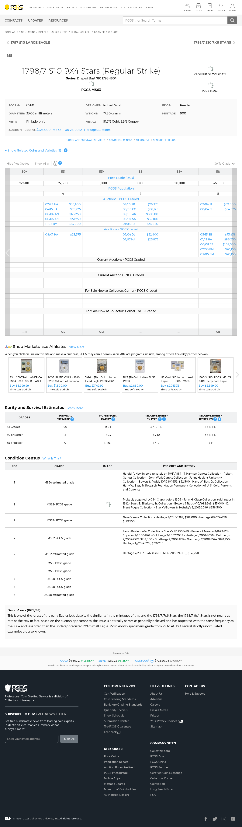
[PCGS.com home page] (15, 7)
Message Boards (114, 784)
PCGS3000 (141, 660)
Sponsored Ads (121, 653)
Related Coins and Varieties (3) (34, 150)
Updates (35, 20)
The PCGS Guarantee (117, 726)
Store (198, 10)
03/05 (218, 254)
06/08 (218, 244)
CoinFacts (13, 20)
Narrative (143, 140)
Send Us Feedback (164, 140)
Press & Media (159, 710)
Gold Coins (28, 32)
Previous (7, 252)
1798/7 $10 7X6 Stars (212, 42)
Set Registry (108, 7)
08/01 (63, 234)
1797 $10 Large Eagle (30, 42)
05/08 (140, 209)
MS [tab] (9, 56)
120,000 (179, 183)
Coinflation (157, 784)
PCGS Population (121, 188)
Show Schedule (114, 715)
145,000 (218, 183)
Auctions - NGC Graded (121, 229)
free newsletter (51, 714)
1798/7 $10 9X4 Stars (106, 32)
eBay (42, 163)
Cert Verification (114, 693)
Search (221, 10)
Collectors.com (160, 751)
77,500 (63, 183)
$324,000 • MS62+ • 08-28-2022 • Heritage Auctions (73, 130)
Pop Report (88, 7)
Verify (209, 10)
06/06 (63, 214)
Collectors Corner (161, 778)
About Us (156, 693)
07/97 (140, 239)
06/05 (63, 219)
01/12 (218, 239)
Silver (103, 660)
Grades (18, 163)
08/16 (140, 204)
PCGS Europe (159, 767)
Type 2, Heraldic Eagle (76, 32)
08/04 (218, 209)
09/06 (140, 214)
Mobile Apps (112, 778)
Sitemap (155, 726)
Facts (70, 7)
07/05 (218, 249)
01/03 (140, 224)
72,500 (24, 183)
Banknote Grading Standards (123, 704)
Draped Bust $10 (48, 32)
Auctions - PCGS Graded (121, 199)
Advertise (156, 699)
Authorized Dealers (116, 795)
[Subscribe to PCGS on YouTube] (233, 819)
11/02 (63, 224)
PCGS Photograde (116, 773)
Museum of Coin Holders (120, 789)
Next (234, 252)
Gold (64, 660)
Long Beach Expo (161, 789)
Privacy (154, 715)
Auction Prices (131, 7)
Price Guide (55, 7)
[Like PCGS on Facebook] (205, 819)
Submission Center (116, 721)
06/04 (140, 219)
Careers (155, 704)
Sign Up (69, 739)
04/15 (63, 209)
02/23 (63, 204)
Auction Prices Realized (119, 767)
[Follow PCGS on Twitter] (215, 819)
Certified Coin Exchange (166, 773)
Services (35, 7)
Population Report (116, 762)
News (149, 7)
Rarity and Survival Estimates (85, 140)
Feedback (110, 732)
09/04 (218, 204)
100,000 (140, 183)
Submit (187, 10)
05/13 (218, 234)
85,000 (102, 183)
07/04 (140, 234)
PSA (153, 795)
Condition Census (120, 140)
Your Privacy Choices (163, 721)
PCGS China (158, 762)
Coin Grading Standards (120, 699)
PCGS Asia (157, 756)
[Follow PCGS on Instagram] (224, 819)
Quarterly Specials (115, 710)
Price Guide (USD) (121, 178)
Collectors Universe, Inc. (44, 818)
